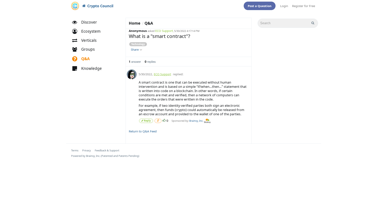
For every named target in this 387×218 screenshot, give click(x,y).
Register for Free (303, 6)
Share (135, 49)
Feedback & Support (107, 150)
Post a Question (260, 6)
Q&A (149, 23)
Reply (147, 120)
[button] (88, 31)
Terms (74, 150)
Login (284, 6)
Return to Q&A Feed (143, 131)
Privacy (86, 150)
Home (134, 23)
